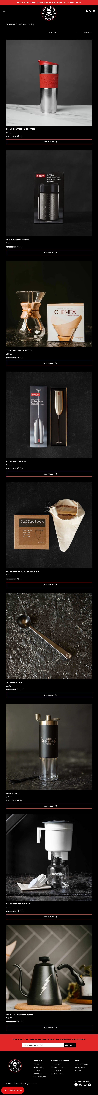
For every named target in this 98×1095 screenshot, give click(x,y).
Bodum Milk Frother (15, 373)
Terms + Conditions (81, 1064)
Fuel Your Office (40, 1077)
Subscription (56, 1070)
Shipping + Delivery (58, 1067)
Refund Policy (39, 1067)
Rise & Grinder (12, 705)
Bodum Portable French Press (19, 41)
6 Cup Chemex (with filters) (18, 262)
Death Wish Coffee (17, 1084)
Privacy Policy (79, 1067)
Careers (37, 1070)
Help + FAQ (38, 1064)
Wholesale (38, 1074)
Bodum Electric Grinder (16, 151)
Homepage (10, 24)
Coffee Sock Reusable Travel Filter (22, 483)
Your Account (56, 1064)
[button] (4, 10)
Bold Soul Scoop (13, 594)
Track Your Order (57, 1074)
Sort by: (53, 32)
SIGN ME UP (69, 1045)
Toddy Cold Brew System (17, 815)
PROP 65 (77, 1070)
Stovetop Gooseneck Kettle (19, 926)
